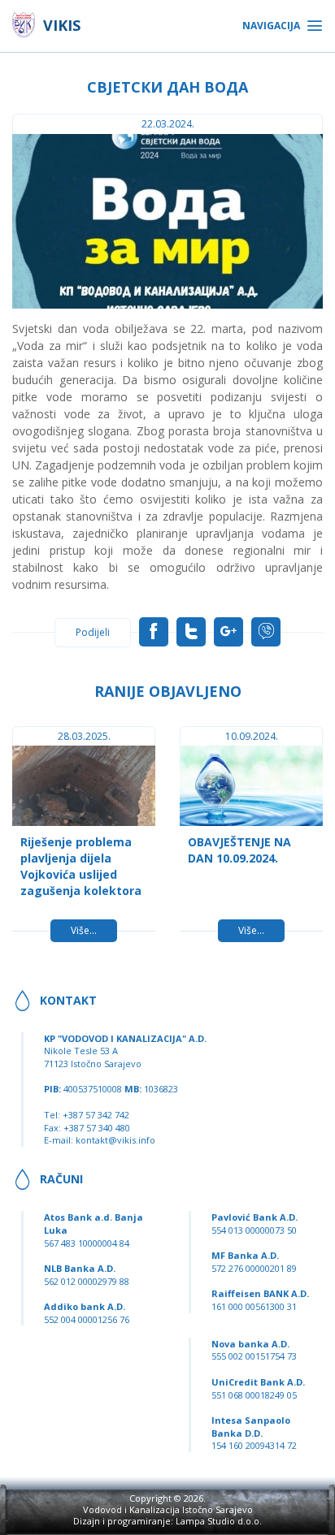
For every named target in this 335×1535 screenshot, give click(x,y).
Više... (84, 930)
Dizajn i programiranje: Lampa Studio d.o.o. (167, 1521)
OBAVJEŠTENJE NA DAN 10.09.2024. (239, 850)
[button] (308, 149)
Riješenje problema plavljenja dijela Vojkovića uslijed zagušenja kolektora (80, 866)
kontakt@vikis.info (115, 1140)
